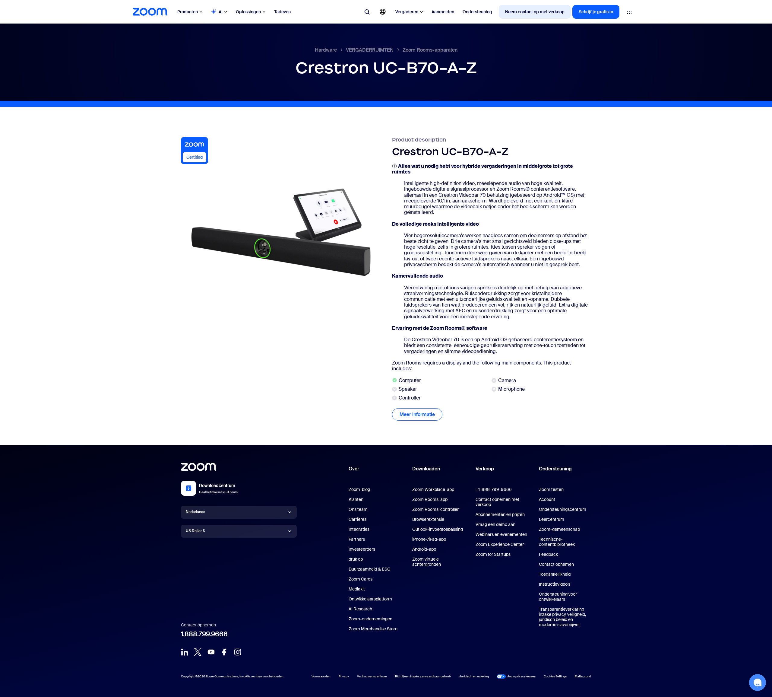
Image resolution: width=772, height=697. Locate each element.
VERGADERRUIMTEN (370, 50)
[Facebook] (224, 652)
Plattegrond (583, 676)
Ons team (358, 509)
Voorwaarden (321, 676)
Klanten (356, 499)
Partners (357, 539)
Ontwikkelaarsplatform (370, 599)
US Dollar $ (195, 530)
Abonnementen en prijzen (500, 514)
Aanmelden (443, 11)
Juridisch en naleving (474, 676)
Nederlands (195, 511)
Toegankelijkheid (555, 574)
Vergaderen (406, 11)
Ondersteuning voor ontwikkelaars (558, 596)
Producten (187, 11)
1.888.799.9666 (204, 634)
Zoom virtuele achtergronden (426, 561)
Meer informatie (421, 414)
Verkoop (485, 469)
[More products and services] (629, 11)
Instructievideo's (554, 584)
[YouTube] (211, 652)
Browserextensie (428, 519)
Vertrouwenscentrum (372, 676)
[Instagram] (237, 652)
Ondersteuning (477, 11)
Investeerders (362, 549)
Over (354, 469)
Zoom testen (551, 489)
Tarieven (282, 11)
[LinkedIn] (184, 652)
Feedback (548, 554)
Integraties (359, 529)
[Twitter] (197, 652)
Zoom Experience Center (500, 544)
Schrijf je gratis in (596, 11)
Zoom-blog (359, 489)
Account (547, 499)
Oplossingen (248, 11)
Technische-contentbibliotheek (557, 541)
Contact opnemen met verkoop (497, 502)
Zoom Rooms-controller (435, 509)
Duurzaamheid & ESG (370, 569)
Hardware (326, 50)
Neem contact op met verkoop (535, 11)
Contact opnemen (556, 564)
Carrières (357, 519)
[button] (757, 682)
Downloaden (426, 469)
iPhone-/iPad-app (429, 539)
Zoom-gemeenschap (559, 529)
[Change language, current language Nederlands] (383, 12)
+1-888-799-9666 (494, 489)
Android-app (424, 549)
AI (221, 11)
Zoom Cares (360, 579)
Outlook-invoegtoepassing (437, 529)
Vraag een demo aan (495, 524)
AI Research (360, 609)
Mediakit (357, 589)
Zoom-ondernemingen (370, 619)
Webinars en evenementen (501, 534)
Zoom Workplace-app (433, 489)
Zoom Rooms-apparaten (430, 50)
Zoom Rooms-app (430, 499)
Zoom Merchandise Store (373, 629)
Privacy (344, 676)
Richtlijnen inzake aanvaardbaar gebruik (423, 676)
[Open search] (367, 12)
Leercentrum (551, 519)
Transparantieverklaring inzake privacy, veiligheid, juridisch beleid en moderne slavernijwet (562, 616)
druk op (356, 559)
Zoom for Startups (493, 554)
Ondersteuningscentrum (562, 509)
